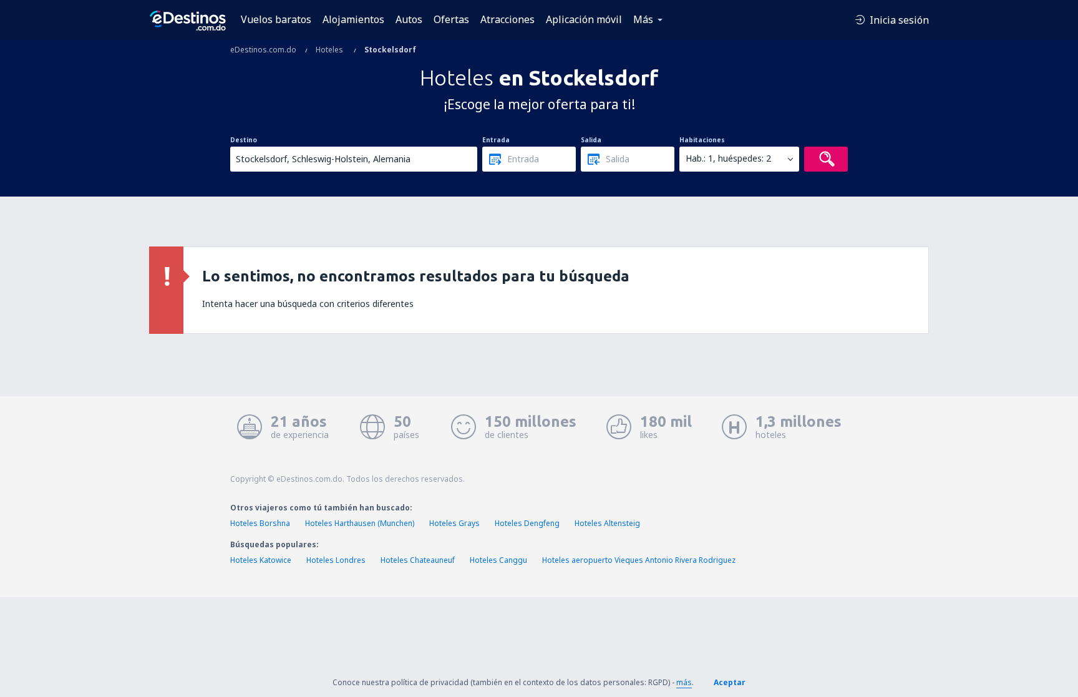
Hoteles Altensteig (607, 523)
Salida (591, 139)
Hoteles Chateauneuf (418, 560)
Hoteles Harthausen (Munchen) (359, 523)
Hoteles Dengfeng (527, 523)
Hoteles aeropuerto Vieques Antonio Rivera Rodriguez (639, 560)
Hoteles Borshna (260, 523)
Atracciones (507, 19)
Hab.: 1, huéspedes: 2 (728, 158)
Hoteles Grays (454, 523)
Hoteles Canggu (498, 560)
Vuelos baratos (276, 19)
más (684, 682)
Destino (243, 139)
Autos (409, 19)
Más (643, 19)
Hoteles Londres (336, 560)
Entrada (496, 139)
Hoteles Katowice (260, 560)
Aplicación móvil (584, 19)
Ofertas (451, 19)
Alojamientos (353, 19)
